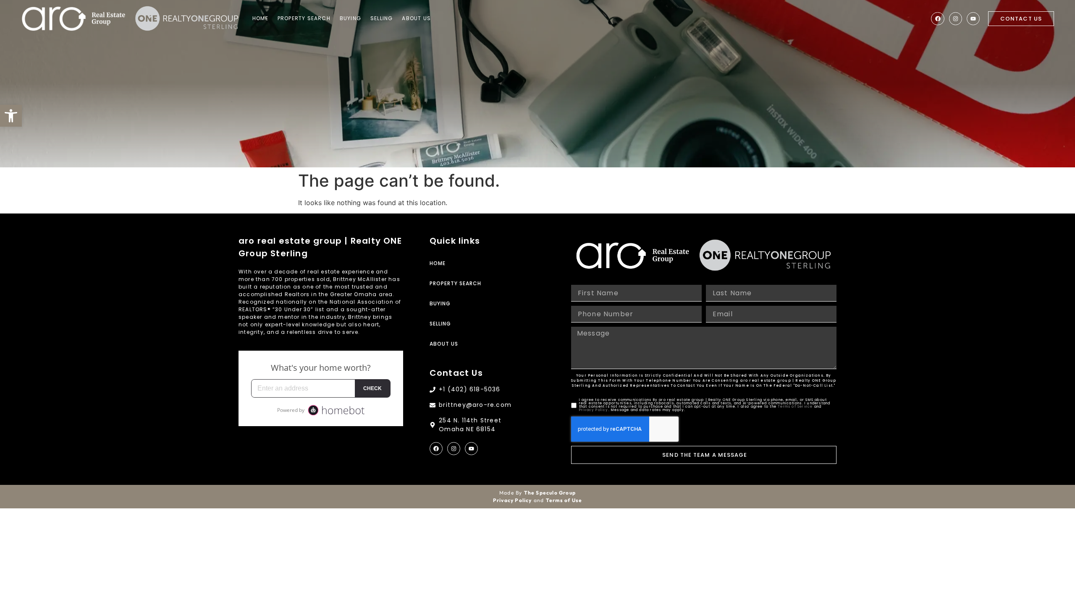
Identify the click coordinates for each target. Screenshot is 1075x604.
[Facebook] (937, 18)
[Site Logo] (73, 18)
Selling (381, 18)
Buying (350, 18)
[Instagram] (955, 18)
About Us (416, 18)
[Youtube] (973, 18)
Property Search (304, 18)
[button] (11, 116)
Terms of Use (564, 500)
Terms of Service (795, 406)
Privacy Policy (593, 410)
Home (260, 18)
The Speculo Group (550, 492)
